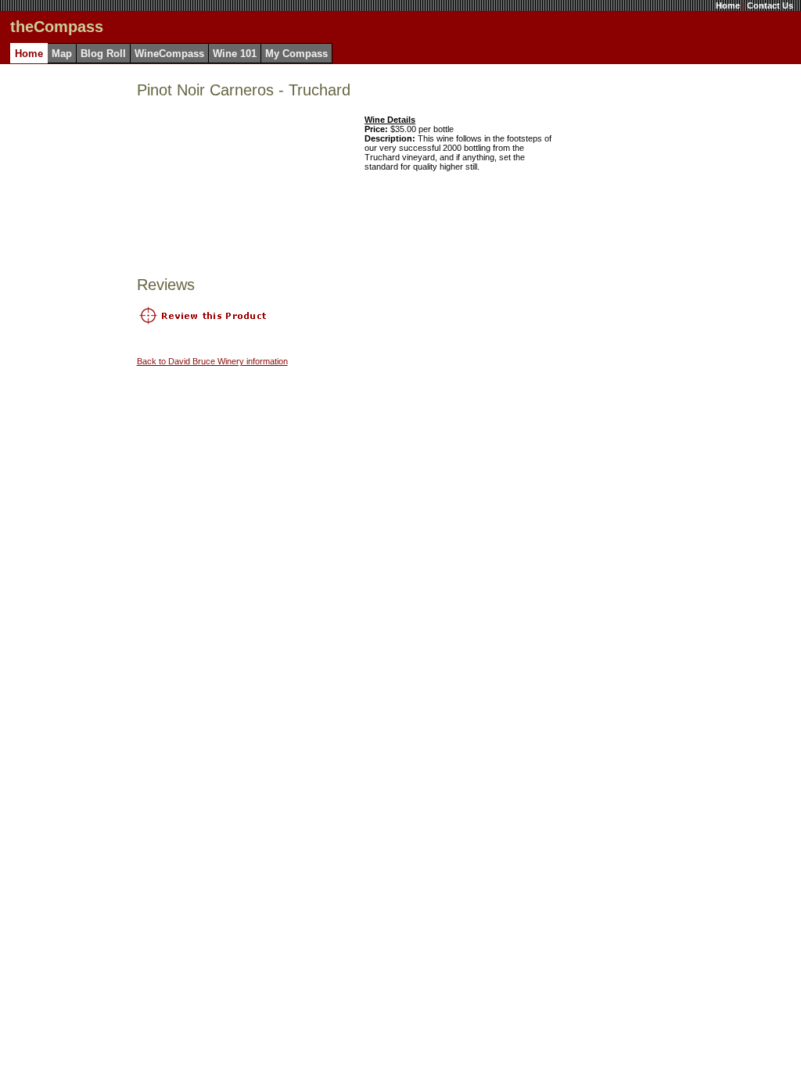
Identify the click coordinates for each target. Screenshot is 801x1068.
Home (728, 5)
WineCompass (169, 53)
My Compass (296, 53)
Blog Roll (103, 53)
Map (62, 53)
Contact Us (770, 5)
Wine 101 (235, 53)
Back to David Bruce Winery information (212, 361)
